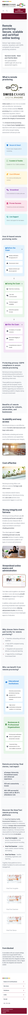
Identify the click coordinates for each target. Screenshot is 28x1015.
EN (9, 1003)
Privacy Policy (5, 1010)
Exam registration (19, 10)
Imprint (4, 1012)
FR (7, 1003)
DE (4, 1003)
